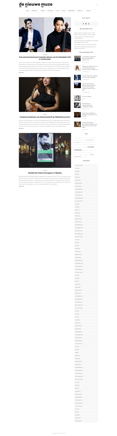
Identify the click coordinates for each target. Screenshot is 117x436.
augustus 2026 (78, 165)
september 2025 (79, 198)
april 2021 (77, 355)
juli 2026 (77, 168)
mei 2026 (77, 174)
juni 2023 (77, 278)
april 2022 (77, 319)
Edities (64, 10)
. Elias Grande (84, 156)
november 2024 (79, 227)
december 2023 (79, 260)
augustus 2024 (78, 236)
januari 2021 (78, 364)
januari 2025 (78, 221)
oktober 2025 (78, 195)
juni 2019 (77, 409)
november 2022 (79, 299)
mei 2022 (77, 316)
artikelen (50, 10)
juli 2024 (77, 239)
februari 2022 (78, 325)
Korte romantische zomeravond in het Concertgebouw (84, 37)
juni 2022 (77, 313)
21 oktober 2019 (85, 62)
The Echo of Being (86, 96)
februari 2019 (78, 420)
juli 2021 (77, 346)
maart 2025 (77, 215)
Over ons (80, 10)
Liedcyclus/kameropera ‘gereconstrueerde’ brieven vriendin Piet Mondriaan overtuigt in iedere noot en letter (89, 87)
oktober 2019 (78, 400)
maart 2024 (78, 251)
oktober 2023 (78, 266)
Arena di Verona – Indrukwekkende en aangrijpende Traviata (87, 105)
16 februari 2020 (66, 166)
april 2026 (77, 177)
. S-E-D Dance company (92, 150)
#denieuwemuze (91, 144)
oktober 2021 (78, 337)
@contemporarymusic (88, 142)
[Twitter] (86, 24)
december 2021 (78, 331)
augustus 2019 (78, 406)
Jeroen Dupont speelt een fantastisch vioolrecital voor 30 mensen (89, 114)
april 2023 (77, 284)
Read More (21, 72)
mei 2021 (77, 352)
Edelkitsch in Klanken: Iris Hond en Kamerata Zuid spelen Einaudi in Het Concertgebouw (89, 68)
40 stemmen (84, 147)
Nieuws (43, 10)
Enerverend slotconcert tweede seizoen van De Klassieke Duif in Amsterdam (45, 58)
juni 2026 (77, 171)
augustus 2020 (78, 379)
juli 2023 (77, 275)
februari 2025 (78, 218)
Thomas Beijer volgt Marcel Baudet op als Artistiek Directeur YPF (89, 58)
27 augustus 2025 (86, 109)
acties (57, 10)
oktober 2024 (78, 230)
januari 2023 (78, 293)
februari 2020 (78, 394)
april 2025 (77, 212)
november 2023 (79, 263)
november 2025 (79, 192)
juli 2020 (77, 382)
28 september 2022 (86, 92)
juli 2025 (77, 204)
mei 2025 (77, 209)
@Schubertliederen (85, 154)
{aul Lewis (81, 142)
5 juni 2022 (84, 129)
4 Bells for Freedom (92, 138)
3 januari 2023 (66, 110)
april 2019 (77, 415)
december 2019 (78, 397)
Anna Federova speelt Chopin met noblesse (85, 44)
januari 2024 (78, 257)
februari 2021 (78, 361)
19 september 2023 (86, 79)
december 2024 (79, 224)
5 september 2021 (86, 71)
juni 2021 (77, 349)
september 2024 (79, 233)
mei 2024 (77, 245)
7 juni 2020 (84, 118)
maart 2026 (78, 180)
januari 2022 (78, 328)
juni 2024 (77, 242)
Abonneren (71, 10)
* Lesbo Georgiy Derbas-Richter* (81, 138)
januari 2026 (78, 186)
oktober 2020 (78, 373)
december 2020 (79, 367)
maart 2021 (77, 358)
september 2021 (79, 340)
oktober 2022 (78, 302)
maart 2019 (77, 417)
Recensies (34, 10)
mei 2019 (77, 412)
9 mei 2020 (84, 99)
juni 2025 (77, 206)
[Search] (97, 4)
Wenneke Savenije (25, 50)
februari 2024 (78, 254)
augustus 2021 (78, 343)
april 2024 (77, 248)
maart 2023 (78, 287)
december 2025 (78, 189)
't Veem (80, 152)
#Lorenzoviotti (85, 144)
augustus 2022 (78, 308)
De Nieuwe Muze (25, 110)
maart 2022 (77, 322)
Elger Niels (24, 166)
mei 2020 (77, 388)
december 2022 (78, 296)
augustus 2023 (78, 272)
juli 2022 (77, 310)
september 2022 (79, 305)
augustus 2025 (78, 201)
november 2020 (79, 370)
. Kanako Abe (84, 150)
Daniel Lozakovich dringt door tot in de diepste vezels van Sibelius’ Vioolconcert (84, 33)
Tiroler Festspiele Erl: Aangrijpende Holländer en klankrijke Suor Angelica (86, 41)
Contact (88, 10)
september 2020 (79, 376)
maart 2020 (78, 391)
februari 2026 (78, 183)
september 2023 (79, 269)
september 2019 (79, 403)
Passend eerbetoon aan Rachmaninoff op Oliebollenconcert (45, 117)
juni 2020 (77, 385)
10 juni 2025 (67, 50)
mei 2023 (77, 281)
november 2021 (78, 334)
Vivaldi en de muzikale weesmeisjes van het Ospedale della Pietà (85, 47)
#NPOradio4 (76, 152)
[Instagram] (88, 24)
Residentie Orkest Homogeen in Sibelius (45, 173)
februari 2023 (78, 290)
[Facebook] (83, 24)
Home (27, 10)
